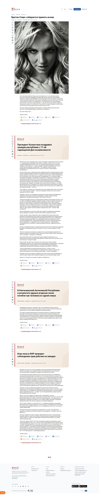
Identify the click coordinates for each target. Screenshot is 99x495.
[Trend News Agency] (15, 468)
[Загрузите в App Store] (75, 486)
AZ (83, 490)
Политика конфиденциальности (81, 470)
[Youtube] (20, 486)
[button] (12, 22)
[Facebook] (15, 486)
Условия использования (79, 468)
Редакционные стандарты (51, 473)
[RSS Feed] (28, 486)
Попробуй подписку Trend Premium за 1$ (31, 123)
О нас (47, 468)
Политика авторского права (80, 472)
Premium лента (34, 470)
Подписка (62, 468)
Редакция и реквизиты (50, 470)
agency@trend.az (15, 478)
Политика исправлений (50, 475)
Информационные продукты (65, 470)
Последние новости (35, 468)
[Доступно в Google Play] (83, 486)
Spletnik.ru (46, 109)
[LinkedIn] (26, 486)
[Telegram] (23, 486)
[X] (18, 486)
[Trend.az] (15, 9)
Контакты (48, 472)
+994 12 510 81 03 (15, 477)
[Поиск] (62, 9)
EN (81, 490)
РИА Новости (35, 377)
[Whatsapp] (13, 486)
